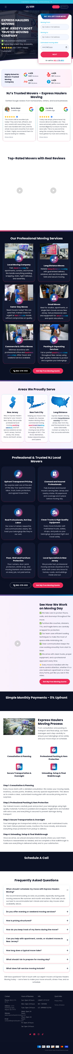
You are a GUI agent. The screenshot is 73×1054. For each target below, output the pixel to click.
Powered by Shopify (64, 1050)
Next (54, 54)
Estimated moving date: (49, 42)
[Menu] (6, 7)
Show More (9, 137)
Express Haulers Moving (54, 1050)
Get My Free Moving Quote (48, 371)
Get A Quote (56, 7)
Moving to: (44, 32)
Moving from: (45, 22)
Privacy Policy (58, 1001)
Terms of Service (59, 1005)
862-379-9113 (64, 7)
